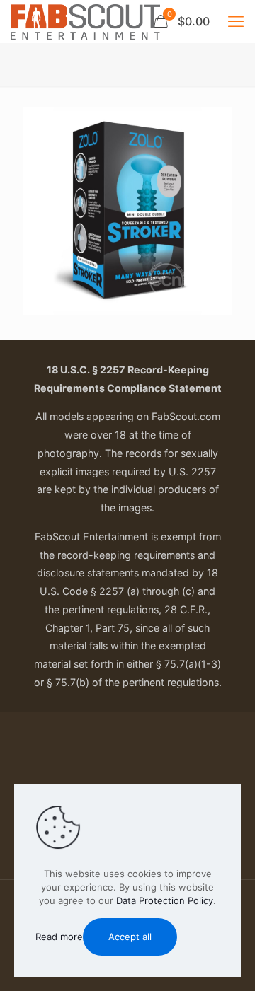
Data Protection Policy (164, 900)
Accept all (130, 936)
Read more (59, 936)
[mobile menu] (236, 21)
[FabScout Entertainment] (85, 21)
